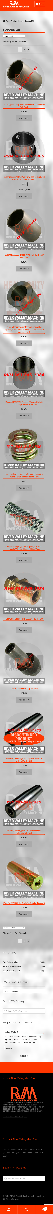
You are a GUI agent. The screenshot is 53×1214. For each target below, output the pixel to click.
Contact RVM (9, 1149)
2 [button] (23, 1056)
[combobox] (24, 991)
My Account (9, 1209)
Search (26, 1209)
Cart (40, 1207)
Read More (10, 1048)
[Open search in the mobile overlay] (24, 1011)
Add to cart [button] (24, 118)
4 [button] (27, 1056)
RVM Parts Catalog (10, 962)
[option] (24, 1041)
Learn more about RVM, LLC (15, 1116)
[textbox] (24, 991)
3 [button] (25, 1056)
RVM (7, 21)
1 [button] (21, 1056)
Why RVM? (11, 1032)
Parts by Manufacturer (12, 966)
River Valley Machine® (11, 971)
